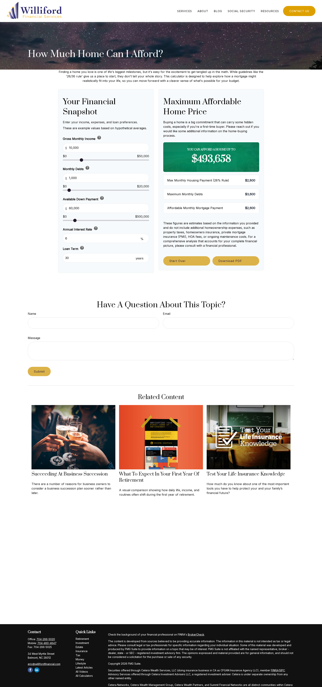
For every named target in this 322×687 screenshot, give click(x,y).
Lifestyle (81, 663)
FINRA (274, 670)
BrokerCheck (196, 634)
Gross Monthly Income (82, 138)
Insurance (82, 651)
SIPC (282, 670)
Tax (78, 655)
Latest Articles (84, 667)
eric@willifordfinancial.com (44, 664)
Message (34, 338)
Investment (82, 642)
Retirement (82, 638)
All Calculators (84, 675)
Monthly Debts (76, 168)
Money (80, 659)
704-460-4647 (46, 643)
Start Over (177, 261)
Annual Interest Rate (80, 228)
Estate (79, 647)
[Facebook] (30, 669)
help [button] (99, 137)
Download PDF (230, 261)
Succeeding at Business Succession (69, 474)
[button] (184, 11)
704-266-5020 (46, 639)
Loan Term (73, 248)
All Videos (82, 671)
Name (32, 314)
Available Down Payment (83, 198)
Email (166, 314)
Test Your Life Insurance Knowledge (246, 474)
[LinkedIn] (36, 669)
